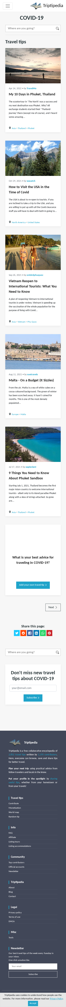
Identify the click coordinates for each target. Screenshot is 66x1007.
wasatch (31, 181)
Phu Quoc (32, 322)
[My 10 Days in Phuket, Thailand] (33, 65)
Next (51, 607)
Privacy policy (15, 912)
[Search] (58, 28)
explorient (31, 467)
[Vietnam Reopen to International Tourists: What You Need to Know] (33, 252)
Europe (15, 414)
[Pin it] (49, 633)
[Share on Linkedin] (36, 633)
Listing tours (14, 842)
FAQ (10, 833)
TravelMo (31, 88)
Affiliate (12, 837)
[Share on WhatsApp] (43, 633)
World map (14, 812)
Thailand (22, 128)
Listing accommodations (20, 846)
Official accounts (16, 867)
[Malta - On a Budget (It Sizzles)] (33, 351)
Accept (33, 1003)
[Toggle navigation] (8, 6)
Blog (11, 892)
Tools (11, 938)
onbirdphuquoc (35, 275)
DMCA (12, 921)
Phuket (31, 128)
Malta (23, 414)
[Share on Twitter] (17, 633)
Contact (12, 896)
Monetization (15, 808)
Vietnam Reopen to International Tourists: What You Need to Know (33, 287)
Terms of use (14, 917)
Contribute (14, 803)
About (11, 887)
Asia (14, 128)
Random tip (14, 817)
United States (34, 222)
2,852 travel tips (17, 754)
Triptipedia (52, 6)
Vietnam (21, 322)
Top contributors (16, 862)
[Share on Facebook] (30, 633)
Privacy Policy (56, 999)
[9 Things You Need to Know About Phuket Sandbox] (33, 444)
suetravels (32, 374)
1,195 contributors (47, 754)
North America (19, 222)
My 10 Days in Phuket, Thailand (32, 94)
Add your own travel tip (32, 585)
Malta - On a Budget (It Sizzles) (31, 380)
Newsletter (13, 871)
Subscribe (32, 697)
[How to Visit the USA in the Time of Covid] (33, 158)
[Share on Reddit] (23, 633)
